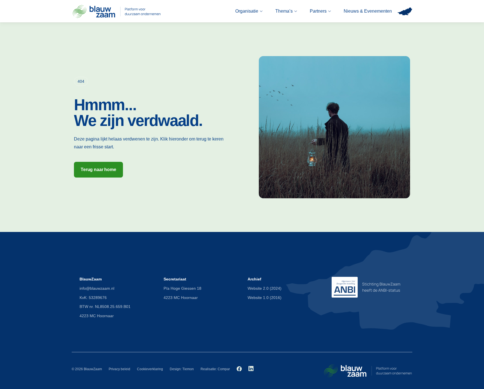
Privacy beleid (119, 369)
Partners (318, 11)
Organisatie (246, 11)
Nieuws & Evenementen (368, 11)
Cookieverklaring (150, 369)
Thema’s (284, 11)
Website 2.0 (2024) (264, 288)
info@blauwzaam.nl (97, 288)
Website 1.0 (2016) (264, 297)
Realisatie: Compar (215, 369)
